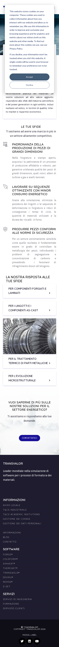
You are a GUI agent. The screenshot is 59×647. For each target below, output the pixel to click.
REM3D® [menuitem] (8, 582)
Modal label (30, 634)
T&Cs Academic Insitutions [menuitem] (21, 514)
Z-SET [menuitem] (6, 586)
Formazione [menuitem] (11, 603)
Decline (29, 85)
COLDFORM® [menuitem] (10, 559)
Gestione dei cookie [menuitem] (16, 519)
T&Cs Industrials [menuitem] (15, 509)
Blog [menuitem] (6, 537)
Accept (29, 77)
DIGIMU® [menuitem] (8, 577)
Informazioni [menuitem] (12, 532)
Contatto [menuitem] (9, 541)
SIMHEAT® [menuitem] (9, 563)
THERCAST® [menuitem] (10, 568)
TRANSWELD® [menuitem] (11, 572)
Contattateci (29, 438)
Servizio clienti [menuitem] (14, 608)
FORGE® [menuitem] (8, 554)
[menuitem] (29, 526)
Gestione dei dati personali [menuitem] (22, 523)
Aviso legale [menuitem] (11, 505)
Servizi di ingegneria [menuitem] (17, 599)
